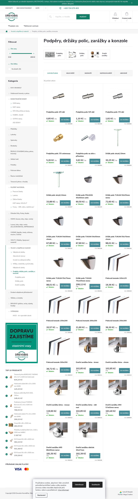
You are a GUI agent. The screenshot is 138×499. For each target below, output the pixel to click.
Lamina (15, 195)
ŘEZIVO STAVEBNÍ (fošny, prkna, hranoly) (22, 152)
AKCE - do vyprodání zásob (22, 316)
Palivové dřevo (16, 170)
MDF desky (16, 107)
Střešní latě (14, 159)
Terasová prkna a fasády (19, 182)
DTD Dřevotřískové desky (21, 111)
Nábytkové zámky (19, 268)
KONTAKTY (9, 8)
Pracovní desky (18, 192)
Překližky (14, 129)
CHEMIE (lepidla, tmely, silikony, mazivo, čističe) (22, 233)
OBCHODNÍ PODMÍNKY (24, 8)
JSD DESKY (16, 123)
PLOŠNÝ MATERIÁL (17, 187)
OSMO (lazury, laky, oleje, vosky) (22, 219)
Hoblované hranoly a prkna (20, 93)
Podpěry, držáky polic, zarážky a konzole (24, 272)
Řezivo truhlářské (17, 176)
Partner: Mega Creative (125, 495)
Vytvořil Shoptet (127, 492)
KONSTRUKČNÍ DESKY (19, 99)
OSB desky (16, 103)
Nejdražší (88, 73)
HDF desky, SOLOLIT (20, 203)
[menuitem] (13, 26)
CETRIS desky (17, 119)
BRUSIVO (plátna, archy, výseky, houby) (22, 305)
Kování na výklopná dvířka (21, 260)
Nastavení (41, 495)
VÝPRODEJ (14, 311)
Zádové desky (17, 199)
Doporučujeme (52, 73)
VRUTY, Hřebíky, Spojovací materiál (20, 241)
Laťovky (13, 135)
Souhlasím (96, 484)
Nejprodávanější (106, 73)
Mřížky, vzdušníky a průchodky (23, 264)
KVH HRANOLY (16, 88)
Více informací (63, 490)
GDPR (37, 8)
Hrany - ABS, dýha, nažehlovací (23, 207)
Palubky (13, 165)
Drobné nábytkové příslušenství (21, 292)
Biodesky (14, 146)
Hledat (83, 17)
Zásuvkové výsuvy (19, 256)
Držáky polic (19, 281)
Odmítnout (79, 484)
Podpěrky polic (20, 277)
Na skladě (16, 69)
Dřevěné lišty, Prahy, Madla (20, 213)
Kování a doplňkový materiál (21, 248)
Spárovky (14, 140)
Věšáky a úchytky (17, 298)
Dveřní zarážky (20, 285)
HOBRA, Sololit (18, 115)
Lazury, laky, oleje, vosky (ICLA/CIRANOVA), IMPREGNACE (22, 226)
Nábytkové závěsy (19, 252)
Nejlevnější (70, 73)
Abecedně (123, 73)
